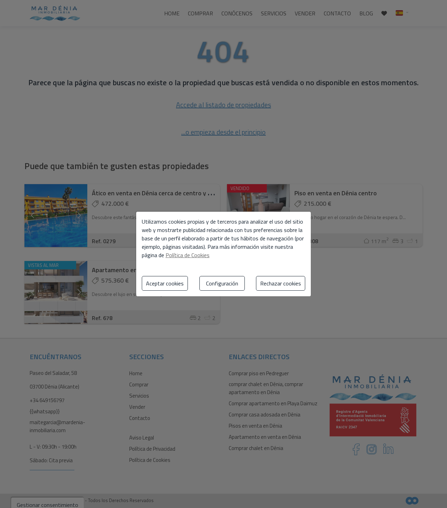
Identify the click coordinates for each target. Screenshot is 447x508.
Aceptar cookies (165, 283)
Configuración (222, 283)
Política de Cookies (188, 255)
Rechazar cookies (280, 283)
